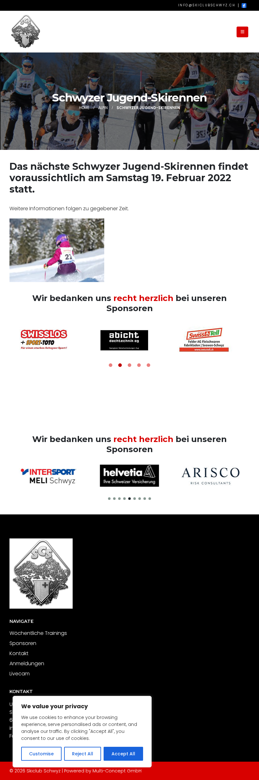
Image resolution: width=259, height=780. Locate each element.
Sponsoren (22, 643)
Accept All (123, 754)
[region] (82, 731)
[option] (49, 339)
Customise (41, 754)
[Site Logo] (25, 31)
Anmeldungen (26, 663)
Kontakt (18, 653)
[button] (242, 32)
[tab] (110, 365)
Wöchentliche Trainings (38, 633)
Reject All (82, 754)
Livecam (19, 673)
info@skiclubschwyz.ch (207, 5)
